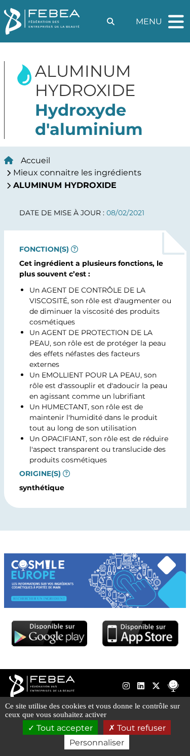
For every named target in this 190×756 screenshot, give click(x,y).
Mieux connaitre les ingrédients (77, 172)
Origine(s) (40, 473)
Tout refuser (140, 727)
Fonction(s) (44, 249)
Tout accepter (63, 727)
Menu (161, 17)
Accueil (35, 160)
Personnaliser (96, 742)
